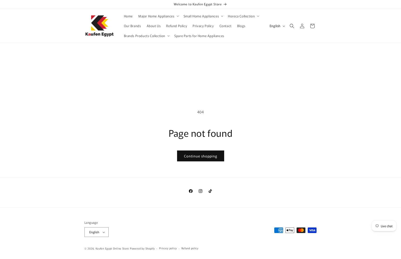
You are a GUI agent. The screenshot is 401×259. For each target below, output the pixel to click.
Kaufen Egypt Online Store (112, 248)
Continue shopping (200, 155)
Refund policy (189, 248)
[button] (158, 16)
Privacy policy (168, 248)
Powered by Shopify (142, 248)
